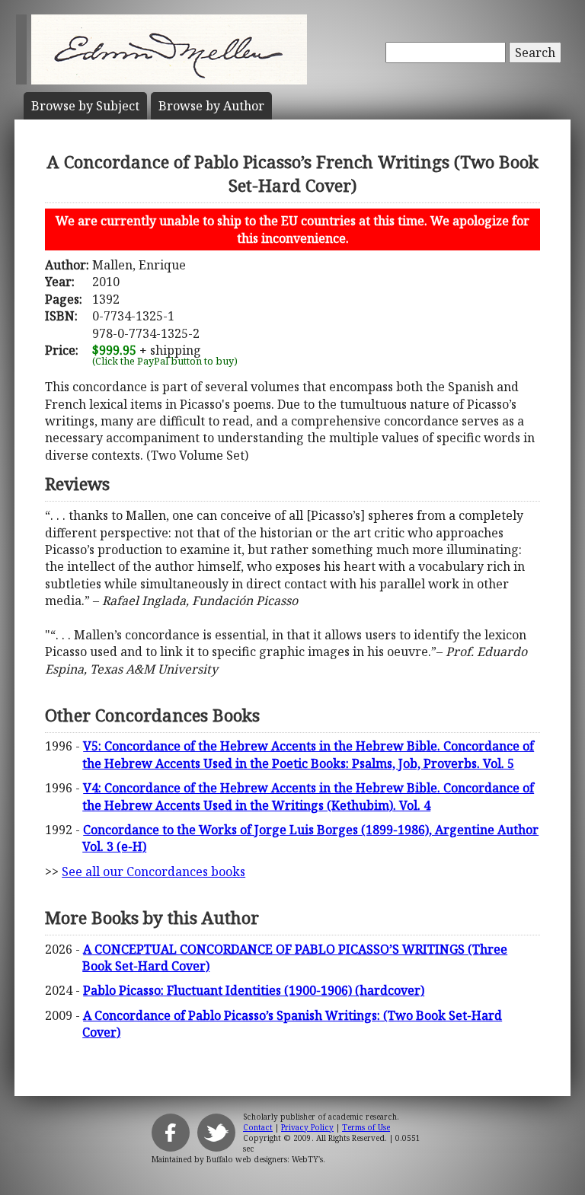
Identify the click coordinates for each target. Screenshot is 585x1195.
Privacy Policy (307, 1127)
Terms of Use (366, 1127)
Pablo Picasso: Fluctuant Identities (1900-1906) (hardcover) (253, 990)
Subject (85, 106)
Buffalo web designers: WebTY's (264, 1159)
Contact (258, 1127)
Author (211, 106)
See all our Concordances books (153, 871)
